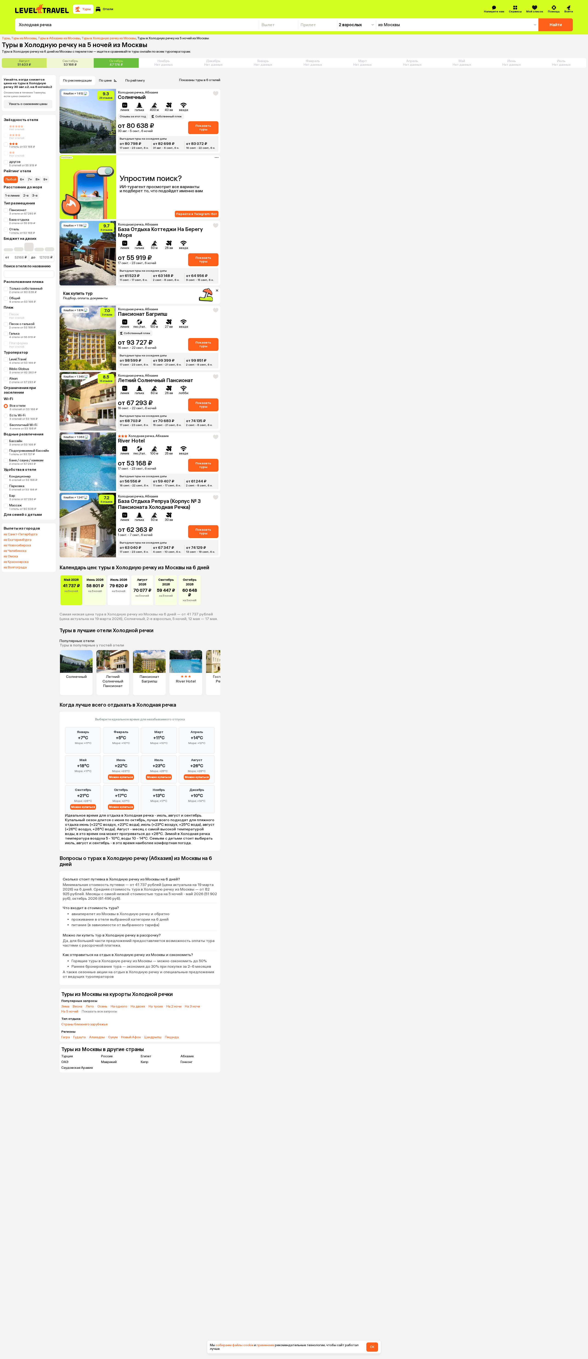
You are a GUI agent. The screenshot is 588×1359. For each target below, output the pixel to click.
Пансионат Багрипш (142, 314)
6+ (22, 179)
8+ (38, 179)
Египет (146, 1056)
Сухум (113, 1037)
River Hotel (131, 441)
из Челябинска (15, 551)
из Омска (11, 556)
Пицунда (172, 1037)
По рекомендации (77, 80)
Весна (77, 1006)
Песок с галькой (21, 324)
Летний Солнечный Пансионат (155, 380)
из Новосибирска (17, 545)
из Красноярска (16, 562)
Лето (90, 1006)
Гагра (65, 1037)
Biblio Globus (19, 369)
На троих (156, 1006)
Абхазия (187, 1056)
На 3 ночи (192, 1006)
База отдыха (19, 220)
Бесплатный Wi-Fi (23, 425)
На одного (119, 1006)
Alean (13, 379)
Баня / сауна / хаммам (26, 460)
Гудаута (79, 1037)
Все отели (17, 406)
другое (14, 162)
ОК (372, 1347)
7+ (30, 179)
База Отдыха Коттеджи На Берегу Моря (160, 232)
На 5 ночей (69, 1011)
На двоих (138, 1006)
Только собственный (25, 288)
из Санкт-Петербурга (20, 534)
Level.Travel (17, 359)
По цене (105, 80)
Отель (14, 229)
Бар (12, 496)
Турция (67, 1056)
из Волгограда (15, 567)
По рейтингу (135, 80)
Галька (14, 334)
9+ (45, 179)
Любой (10, 179)
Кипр (144, 1062)
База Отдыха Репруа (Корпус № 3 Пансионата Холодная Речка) (159, 504)
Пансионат (17, 210)
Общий (14, 298)
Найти (556, 24)
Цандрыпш (152, 1037)
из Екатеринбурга (17, 540)
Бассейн (15, 441)
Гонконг (186, 1062)
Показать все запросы (99, 1011)
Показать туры (203, 127)
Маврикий (109, 1062)
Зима (65, 1006)
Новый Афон (131, 1037)
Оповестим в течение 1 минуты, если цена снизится (25, 94)
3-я (34, 195)
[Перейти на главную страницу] (42, 9)
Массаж (15, 505)
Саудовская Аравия (77, 1068)
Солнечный (132, 97)
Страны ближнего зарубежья (84, 1024)
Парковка (16, 486)
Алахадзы (97, 1037)
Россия (107, 1056)
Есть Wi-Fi (17, 415)
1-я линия (12, 195)
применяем (265, 1345)
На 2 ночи (173, 1006)
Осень (102, 1006)
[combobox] (137, 24)
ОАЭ (64, 1062)
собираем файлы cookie (234, 1345)
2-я (25, 195)
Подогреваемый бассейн (29, 451)
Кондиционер (20, 476)
